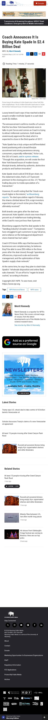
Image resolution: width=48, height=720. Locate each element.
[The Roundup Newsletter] (24, 374)
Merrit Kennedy (15, 51)
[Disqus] (24, 577)
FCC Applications (10, 670)
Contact (7, 646)
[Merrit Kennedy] (7, 309)
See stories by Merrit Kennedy (27, 325)
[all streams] (45, 717)
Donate (41, 3)
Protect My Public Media (12, 674)
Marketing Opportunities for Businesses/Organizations (23, 655)
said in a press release (28, 156)
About (6, 641)
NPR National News (17, 290)
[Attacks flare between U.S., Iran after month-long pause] (11, 518)
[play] (3, 717)
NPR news (35, 290)
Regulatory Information (12, 665)
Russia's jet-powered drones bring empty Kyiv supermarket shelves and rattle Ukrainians (31, 447)
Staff (6, 660)
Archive (7, 679)
